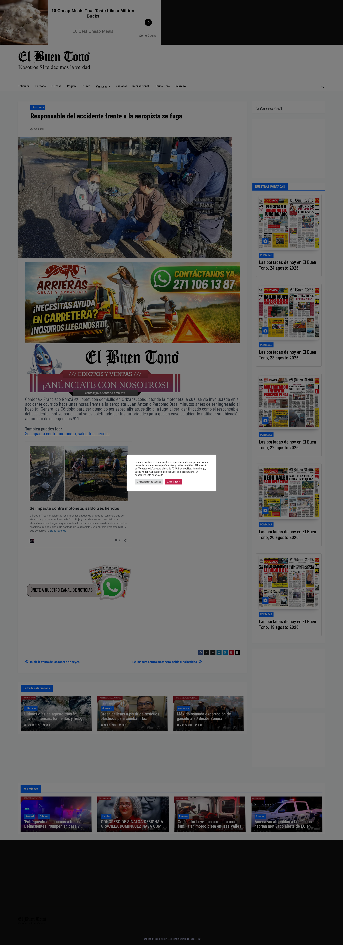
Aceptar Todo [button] (173, 481)
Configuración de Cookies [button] (149, 481)
